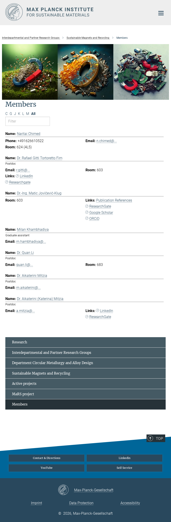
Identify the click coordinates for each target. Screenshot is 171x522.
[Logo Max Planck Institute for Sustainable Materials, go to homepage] (77, 12)
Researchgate (20, 182)
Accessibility (130, 503)
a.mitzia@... (25, 311)
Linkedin (124, 458)
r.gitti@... (23, 170)
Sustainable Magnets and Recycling (41, 373)
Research (19, 342)
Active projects (24, 383)
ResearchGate (100, 206)
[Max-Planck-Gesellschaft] (66, 490)
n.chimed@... (106, 141)
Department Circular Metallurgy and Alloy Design (52, 363)
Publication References (114, 200)
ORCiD (94, 218)
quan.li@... (24, 265)
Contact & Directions (46, 458)
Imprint (36, 503)
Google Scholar (101, 212)
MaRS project (23, 394)
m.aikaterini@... (28, 287)
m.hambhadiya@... (31, 241)
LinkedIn (26, 176)
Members (20, 404)
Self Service (124, 467)
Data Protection (81, 503)
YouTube (47, 467)
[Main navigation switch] (161, 13)
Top (159, 438)
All (33, 114)
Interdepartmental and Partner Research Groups (51, 353)
